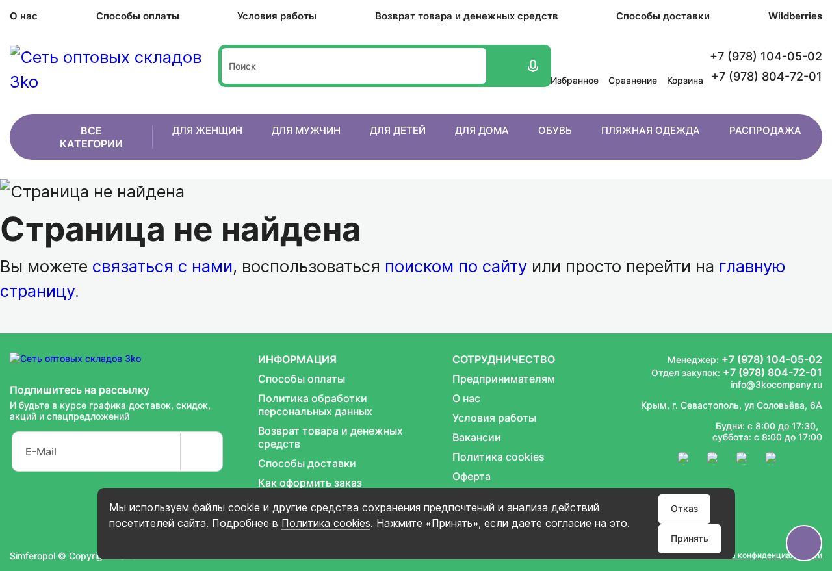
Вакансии (476, 437)
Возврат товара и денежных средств (466, 16)
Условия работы (277, 16)
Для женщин (207, 130)
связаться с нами (162, 266)
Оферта (471, 476)
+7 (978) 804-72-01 (772, 372)
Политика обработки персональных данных (315, 405)
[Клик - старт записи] (531, 65)
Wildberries (795, 16)
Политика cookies (325, 522)
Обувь (555, 130)
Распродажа (765, 130)
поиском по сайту (456, 266)
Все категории (91, 137)
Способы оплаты (137, 16)
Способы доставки (663, 16)
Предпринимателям (503, 378)
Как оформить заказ (310, 482)
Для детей (398, 130)
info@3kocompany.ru (776, 384)
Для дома (482, 130)
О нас (24, 16)
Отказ (684, 508)
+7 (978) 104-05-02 (772, 359)
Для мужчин (306, 130)
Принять (689, 538)
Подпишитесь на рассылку (80, 389)
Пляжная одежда (650, 130)
